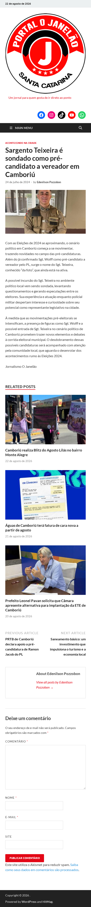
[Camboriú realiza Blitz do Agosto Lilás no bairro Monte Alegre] (45, 421)
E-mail (11, 817)
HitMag (47, 901)
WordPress (29, 901)
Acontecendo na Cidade (21, 142)
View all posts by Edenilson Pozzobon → (54, 684)
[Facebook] (41, 115)
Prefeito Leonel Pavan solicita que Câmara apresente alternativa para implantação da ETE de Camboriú (45, 605)
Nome (11, 797)
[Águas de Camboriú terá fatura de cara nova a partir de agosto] (45, 496)
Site (8, 836)
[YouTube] (72, 115)
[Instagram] (51, 115)
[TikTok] (61, 115)
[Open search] (80, 128)
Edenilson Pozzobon (49, 182)
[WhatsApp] (82, 115)
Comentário (16, 741)
